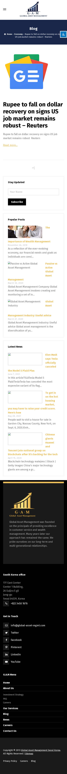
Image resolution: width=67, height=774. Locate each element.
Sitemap (29, 753)
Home (6, 682)
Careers (7, 702)
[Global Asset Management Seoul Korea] (33, 9)
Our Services (10, 708)
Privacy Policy (10, 761)
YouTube (15, 661)
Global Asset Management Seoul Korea (40, 750)
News (6, 719)
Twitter (15, 632)
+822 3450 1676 (19, 603)
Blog (6, 713)
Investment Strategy (13, 694)
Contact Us (9, 730)
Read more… (10, 145)
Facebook (16, 640)
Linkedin (16, 654)
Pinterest (16, 647)
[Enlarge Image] (33, 71)
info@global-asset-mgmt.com (28, 625)
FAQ (5, 698)
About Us (8, 688)
